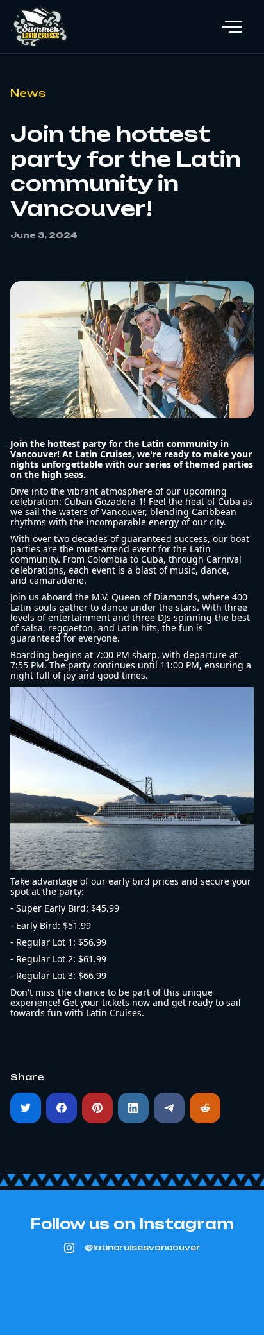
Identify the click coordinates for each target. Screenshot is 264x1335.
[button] (232, 27)
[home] (39, 26)
